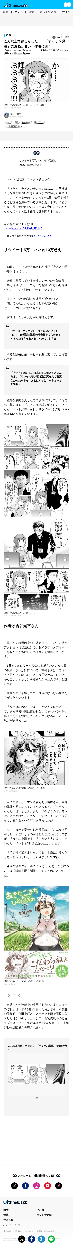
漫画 (16, 122)
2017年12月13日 (43, 235)
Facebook (26, 122)
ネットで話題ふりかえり (14, 126)
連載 (31, 12)
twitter (7, 122)
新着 (5, 12)
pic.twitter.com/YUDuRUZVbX (23, 228)
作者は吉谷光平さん (30, 165)
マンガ (19, 12)
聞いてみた (38, 122)
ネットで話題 (48, 12)
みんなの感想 (63, 37)
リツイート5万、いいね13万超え (37, 160)
